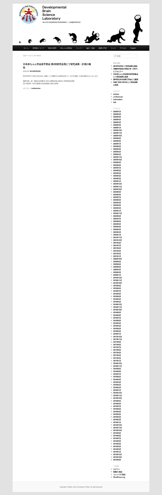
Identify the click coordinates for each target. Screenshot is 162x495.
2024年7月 (117, 168)
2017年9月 (117, 342)
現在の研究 (52, 48)
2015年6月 (117, 409)
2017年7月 (117, 347)
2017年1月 (117, 360)
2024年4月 (117, 176)
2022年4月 (117, 226)
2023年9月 (117, 192)
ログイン (116, 469)
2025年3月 (117, 151)
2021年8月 (117, 242)
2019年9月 (117, 285)
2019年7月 (117, 291)
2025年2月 (117, 154)
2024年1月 (117, 181)
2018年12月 (117, 304)
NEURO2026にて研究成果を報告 (125, 66)
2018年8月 (117, 315)
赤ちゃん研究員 (66, 48)
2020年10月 (117, 259)
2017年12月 (117, 336)
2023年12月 (117, 184)
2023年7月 (117, 197)
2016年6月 (117, 376)
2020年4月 (117, 269)
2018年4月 (117, 326)
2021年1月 (117, 256)
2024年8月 (117, 165)
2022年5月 (117, 224)
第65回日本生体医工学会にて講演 (125, 79)
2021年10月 (117, 240)
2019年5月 (117, 296)
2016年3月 (117, 385)
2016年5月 (117, 379)
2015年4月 (117, 414)
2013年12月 (117, 454)
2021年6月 (117, 248)
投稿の (117, 472)
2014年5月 (117, 443)
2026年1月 (117, 127)
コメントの (119, 474)
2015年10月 (117, 398)
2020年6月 (117, 267)
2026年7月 (117, 111)
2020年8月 (117, 264)
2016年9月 (117, 368)
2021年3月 (117, 253)
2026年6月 (117, 114)
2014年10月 (117, 430)
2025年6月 (117, 146)
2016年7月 (117, 374)
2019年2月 (117, 301)
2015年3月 (117, 417)
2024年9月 (117, 162)
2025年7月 (117, 143)
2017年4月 (117, 352)
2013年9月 (117, 459)
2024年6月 (117, 170)
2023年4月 (117, 205)
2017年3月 (117, 355)
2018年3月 (117, 328)
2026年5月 (117, 117)
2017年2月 (117, 358)
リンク (113, 48)
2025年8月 (117, 141)
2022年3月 (117, 229)
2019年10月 (117, 283)
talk (114, 102)
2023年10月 (117, 189)
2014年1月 (117, 451)
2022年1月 (117, 234)
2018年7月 (117, 318)
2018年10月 (117, 309)
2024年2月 (117, 178)
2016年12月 (117, 363)
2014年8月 (117, 435)
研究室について (38, 48)
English (133, 48)
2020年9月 (117, 261)
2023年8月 (117, 194)
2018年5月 (117, 323)
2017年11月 (117, 339)
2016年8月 (117, 371)
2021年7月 (117, 245)
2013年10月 (117, 457)
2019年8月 (117, 288)
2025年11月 (117, 133)
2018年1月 (117, 334)
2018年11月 (117, 307)
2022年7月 (117, 218)
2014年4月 (117, 446)
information (117, 99)
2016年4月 (117, 382)
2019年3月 (117, 299)
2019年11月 (117, 280)
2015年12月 (117, 393)
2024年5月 (117, 173)
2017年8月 (117, 344)
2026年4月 (117, 119)
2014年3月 (117, 449)
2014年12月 (117, 425)
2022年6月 (117, 221)
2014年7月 (117, 438)
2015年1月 (117, 422)
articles (116, 94)
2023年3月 (117, 208)
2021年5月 (117, 251)
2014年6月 (117, 441)
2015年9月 (117, 401)
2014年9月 (117, 433)
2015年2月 (117, 419)
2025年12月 (117, 130)
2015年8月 (117, 403)
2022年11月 (117, 213)
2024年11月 (117, 157)
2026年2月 (117, 125)
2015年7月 (117, 406)
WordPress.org (119, 477)
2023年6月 (117, 200)
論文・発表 (90, 48)
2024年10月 (117, 159)
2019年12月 (117, 277)
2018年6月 (117, 320)
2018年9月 (117, 312)
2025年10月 (117, 135)
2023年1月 (117, 210)
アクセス (123, 48)
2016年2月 (117, 387)
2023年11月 (117, 186)
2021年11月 (117, 237)
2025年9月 (117, 138)
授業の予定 (103, 48)
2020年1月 (117, 275)
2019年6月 (117, 293)
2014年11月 (117, 427)
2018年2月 (117, 331)
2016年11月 (117, 366)
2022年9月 (117, 216)
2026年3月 (117, 122)
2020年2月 (117, 272)
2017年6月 (117, 350)
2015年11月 (117, 395)
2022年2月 (117, 232)
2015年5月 (117, 411)
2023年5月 (117, 202)
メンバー (79, 48)
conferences (35, 88)
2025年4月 (117, 149)
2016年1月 (117, 390)
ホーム (26, 48)
